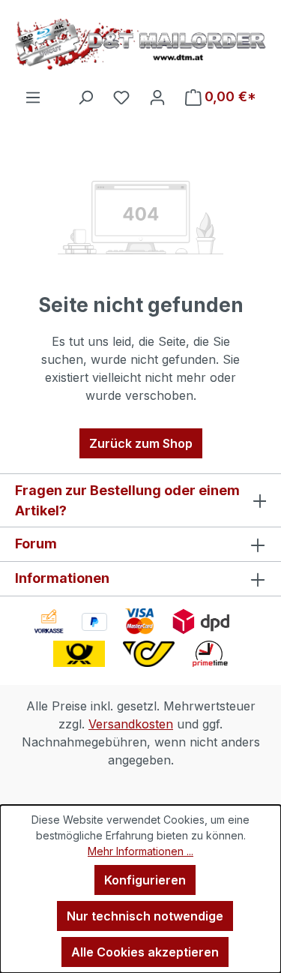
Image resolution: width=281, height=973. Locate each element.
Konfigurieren (145, 879)
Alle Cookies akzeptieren (145, 951)
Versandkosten (130, 723)
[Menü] (33, 97)
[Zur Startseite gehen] (140, 44)
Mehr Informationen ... (140, 851)
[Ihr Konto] (157, 97)
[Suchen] (85, 97)
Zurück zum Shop (141, 443)
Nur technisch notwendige (145, 915)
